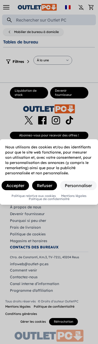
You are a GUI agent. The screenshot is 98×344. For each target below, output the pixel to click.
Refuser (44, 185)
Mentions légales (74, 195)
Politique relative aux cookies (33, 195)
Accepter (15, 185)
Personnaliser (78, 185)
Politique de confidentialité (49, 199)
